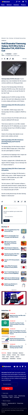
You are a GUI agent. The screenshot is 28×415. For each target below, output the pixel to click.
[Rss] (25, 366)
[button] (17, 1)
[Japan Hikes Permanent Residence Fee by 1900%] (24, 267)
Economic (19, 358)
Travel (3, 356)
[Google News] (17, 366)
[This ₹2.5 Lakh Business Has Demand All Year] (24, 231)
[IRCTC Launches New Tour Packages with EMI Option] (24, 237)
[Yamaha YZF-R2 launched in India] (24, 261)
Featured (22, 354)
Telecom (14, 354)
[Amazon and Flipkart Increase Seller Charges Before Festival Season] (5, 331)
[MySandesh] (5, 2)
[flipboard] (23, 366)
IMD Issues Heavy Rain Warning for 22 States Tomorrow (10, 243)
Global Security (5, 358)
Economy (12, 356)
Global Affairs (12, 358)
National (9, 352)
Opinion (17, 356)
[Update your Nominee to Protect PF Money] (24, 285)
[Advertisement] (14, 23)
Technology (3, 40)
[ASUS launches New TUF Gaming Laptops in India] (5, 347)
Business (21, 352)
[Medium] (20, 366)
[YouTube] (14, 366)
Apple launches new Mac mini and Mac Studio (17, 316)
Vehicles (9, 354)
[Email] (7, 58)
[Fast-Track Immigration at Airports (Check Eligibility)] (24, 273)
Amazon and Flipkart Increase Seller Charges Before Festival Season (18, 332)
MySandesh (8, 53)
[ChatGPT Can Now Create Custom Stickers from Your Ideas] (5, 323)
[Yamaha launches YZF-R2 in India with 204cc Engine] (24, 255)
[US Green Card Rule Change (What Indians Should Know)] (24, 279)
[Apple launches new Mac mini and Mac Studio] (5, 316)
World (7, 356)
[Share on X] (4, 58)
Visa (18, 354)
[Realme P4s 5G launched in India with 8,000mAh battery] (5, 339)
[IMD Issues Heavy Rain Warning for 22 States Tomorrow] (24, 243)
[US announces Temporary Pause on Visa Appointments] (24, 249)
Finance (3, 354)
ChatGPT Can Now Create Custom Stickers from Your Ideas (17, 324)
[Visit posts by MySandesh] (3, 54)
